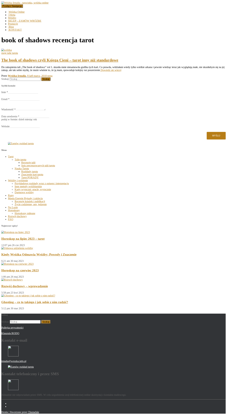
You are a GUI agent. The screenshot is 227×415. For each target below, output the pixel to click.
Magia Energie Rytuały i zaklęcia (25, 198)
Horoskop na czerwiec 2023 (20, 270)
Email (5, 99)
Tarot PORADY (30, 177)
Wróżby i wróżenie (18, 180)
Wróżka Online (16, 11)
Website (5, 126)
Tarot (10, 156)
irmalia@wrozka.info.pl (13, 361)
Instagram (10, 407)
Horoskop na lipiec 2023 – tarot (23, 238)
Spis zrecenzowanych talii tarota (38, 165)
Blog (11, 26)
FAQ (10, 219)
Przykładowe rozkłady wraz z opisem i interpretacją (42, 183)
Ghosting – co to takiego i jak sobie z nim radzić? (34, 302)
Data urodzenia (10, 116)
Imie (4, 92)
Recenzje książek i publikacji (30, 201)
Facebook (10, 404)
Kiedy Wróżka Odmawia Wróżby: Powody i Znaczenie (38, 254)
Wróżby (12, 17)
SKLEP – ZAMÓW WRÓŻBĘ (24, 20)
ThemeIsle (33, 412)
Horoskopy (14, 210)
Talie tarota (20, 159)
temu (40, 75)
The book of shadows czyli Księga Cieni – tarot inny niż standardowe (59, 60)
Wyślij (216, 135)
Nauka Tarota (22, 168)
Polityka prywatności (12, 327)
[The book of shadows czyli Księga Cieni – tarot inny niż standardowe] (6, 50)
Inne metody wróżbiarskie (28, 186)
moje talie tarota (9, 53)
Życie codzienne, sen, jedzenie (31, 204)
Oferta (11, 14)
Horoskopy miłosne (25, 213)
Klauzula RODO (10, 333)
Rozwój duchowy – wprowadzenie (24, 286)
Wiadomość (8, 109)
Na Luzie (13, 207)
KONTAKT (15, 29)
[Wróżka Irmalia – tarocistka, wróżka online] (25, 2)
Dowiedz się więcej (110, 70)
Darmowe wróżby (24, 192)
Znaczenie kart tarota (32, 174)
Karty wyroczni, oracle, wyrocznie (33, 189)
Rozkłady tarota (29, 171)
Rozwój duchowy (17, 216)
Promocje (13, 23)
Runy (11, 195)
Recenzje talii (28, 162)
